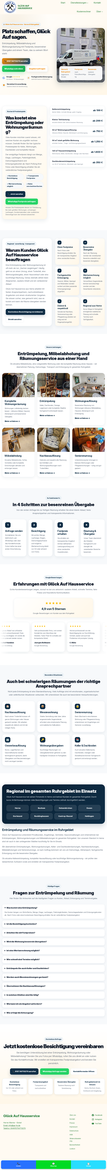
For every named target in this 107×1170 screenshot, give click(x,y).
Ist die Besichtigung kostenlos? (21, 924)
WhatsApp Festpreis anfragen (22, 201)
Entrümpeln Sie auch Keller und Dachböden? (27, 968)
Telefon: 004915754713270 (14, 1128)
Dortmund (17, 816)
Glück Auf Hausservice (25, 7)
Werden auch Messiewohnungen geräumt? (27, 977)
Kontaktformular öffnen (83, 1071)
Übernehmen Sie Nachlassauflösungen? (25, 986)
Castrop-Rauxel (65, 816)
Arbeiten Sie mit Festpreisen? (20, 933)
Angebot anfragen (37, 69)
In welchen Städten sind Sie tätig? (22, 995)
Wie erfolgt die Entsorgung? (20, 1013)
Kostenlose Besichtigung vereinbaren (25, 312)
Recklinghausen (41, 816)
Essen (89, 808)
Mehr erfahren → (12, 421)
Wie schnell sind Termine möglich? (23, 959)
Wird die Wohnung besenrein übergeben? (26, 942)
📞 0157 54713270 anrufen (16, 61)
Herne (17, 808)
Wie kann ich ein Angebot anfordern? (24, 1004)
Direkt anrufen (15, 319)
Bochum (41, 808)
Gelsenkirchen (65, 808)
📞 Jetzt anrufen (15, 194)
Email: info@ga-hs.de (11, 1125)
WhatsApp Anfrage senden (54, 1071)
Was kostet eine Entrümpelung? (21, 908)
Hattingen (89, 816)
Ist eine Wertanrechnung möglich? (23, 950)
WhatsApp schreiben (13, 69)
